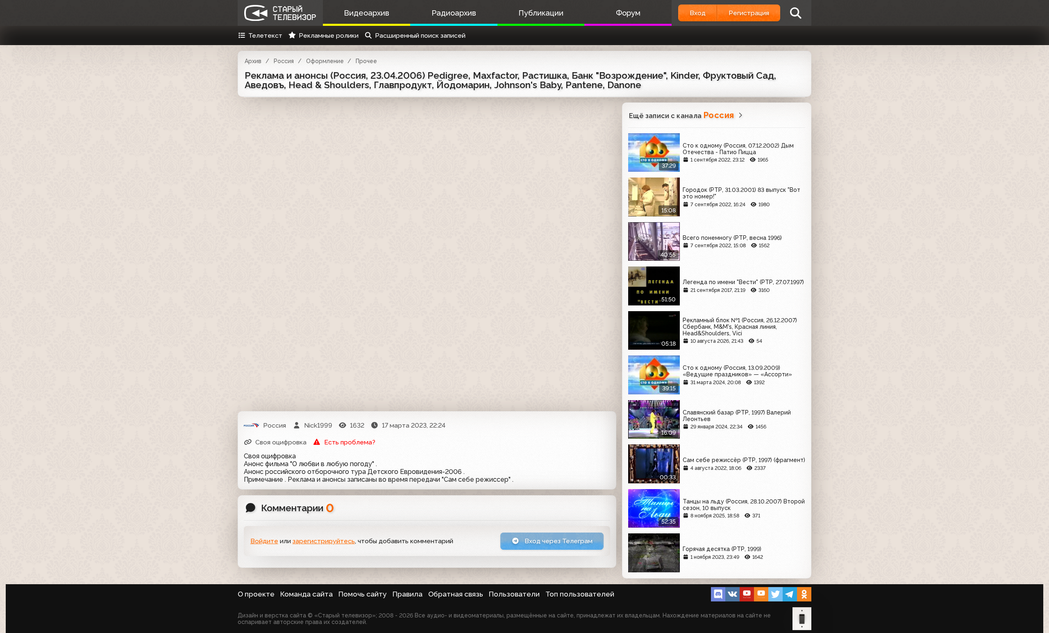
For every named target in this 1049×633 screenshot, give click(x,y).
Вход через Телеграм (558, 541)
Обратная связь (455, 594)
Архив (253, 61)
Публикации (540, 13)
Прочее (366, 61)
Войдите (264, 541)
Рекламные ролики (329, 35)
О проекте (256, 594)
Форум (628, 13)
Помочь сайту (362, 594)
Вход (698, 13)
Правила (407, 594)
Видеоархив (366, 13)
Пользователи (514, 594)
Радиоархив (453, 13)
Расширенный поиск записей (420, 35)
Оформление (325, 61)
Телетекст (265, 35)
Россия (284, 61)
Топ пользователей (579, 594)
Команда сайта (306, 594)
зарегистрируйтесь (324, 541)
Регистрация (749, 13)
